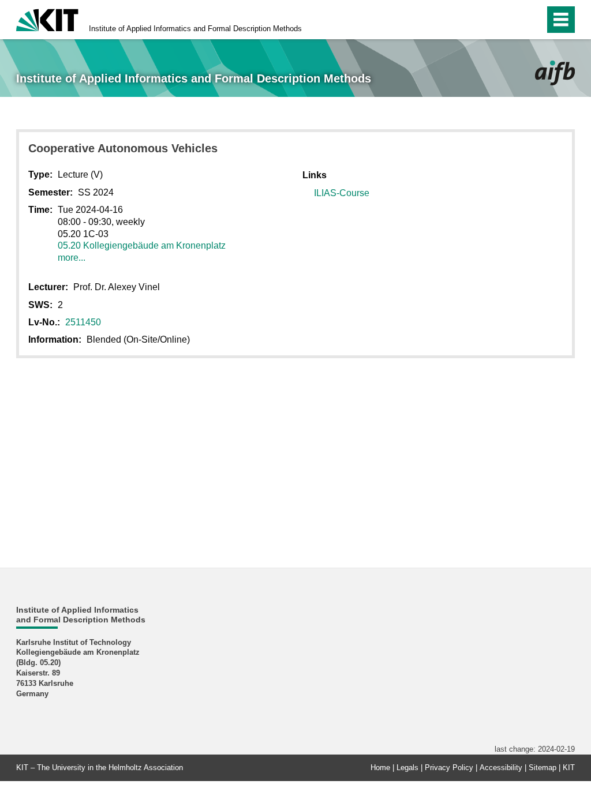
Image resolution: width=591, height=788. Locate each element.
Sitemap (542, 767)
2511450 (83, 322)
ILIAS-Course (341, 193)
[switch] (511, 19)
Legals (407, 767)
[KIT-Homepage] (47, 19)
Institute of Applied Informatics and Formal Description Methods (195, 28)
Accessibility (501, 767)
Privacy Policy (449, 767)
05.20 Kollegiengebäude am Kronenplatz (142, 245)
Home (380, 767)
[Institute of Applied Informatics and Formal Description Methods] (555, 73)
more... (71, 257)
